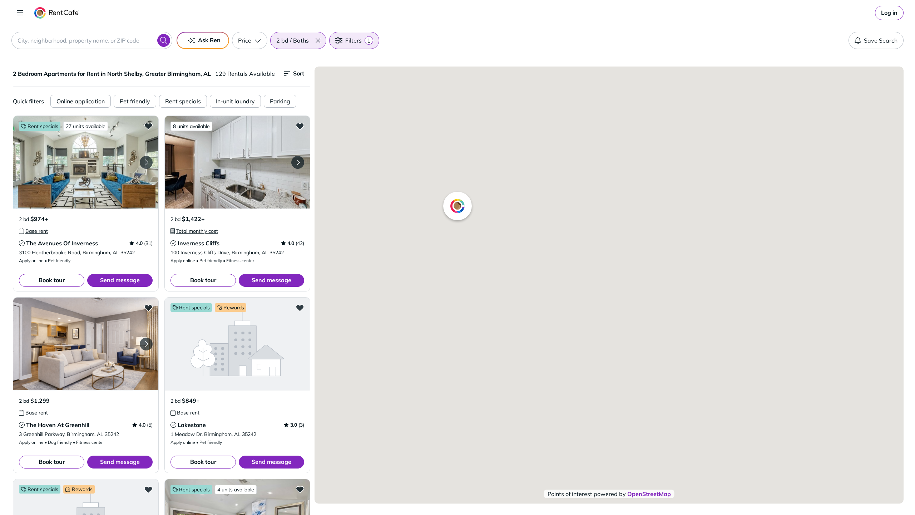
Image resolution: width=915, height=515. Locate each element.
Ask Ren (209, 40)
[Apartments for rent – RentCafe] (56, 13)
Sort (298, 73)
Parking (280, 101)
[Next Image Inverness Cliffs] (297, 162)
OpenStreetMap (649, 493)
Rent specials (183, 101)
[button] (317, 40)
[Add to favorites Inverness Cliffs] (299, 125)
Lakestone (192, 424)
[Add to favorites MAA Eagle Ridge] (299, 489)
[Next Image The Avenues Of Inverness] (146, 162)
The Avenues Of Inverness (62, 243)
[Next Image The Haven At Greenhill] (146, 344)
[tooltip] (33, 231)
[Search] (163, 40)
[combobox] (91, 40)
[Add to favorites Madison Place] (148, 489)
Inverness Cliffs (198, 243)
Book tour (52, 280)
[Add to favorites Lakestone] (299, 307)
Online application (80, 101)
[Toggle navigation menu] (20, 12)
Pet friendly (135, 101)
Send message (120, 280)
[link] (889, 13)
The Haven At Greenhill (57, 424)
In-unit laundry (235, 101)
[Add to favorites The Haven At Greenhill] (148, 307)
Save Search (880, 40)
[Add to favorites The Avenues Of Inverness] (148, 125)
